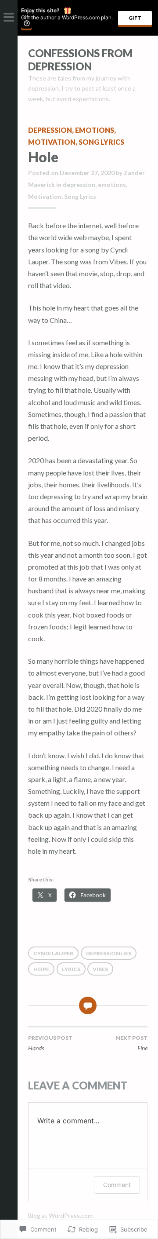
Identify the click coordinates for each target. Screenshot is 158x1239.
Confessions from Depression (80, 60)
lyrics (71, 969)
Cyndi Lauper (53, 953)
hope (41, 969)
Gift (135, 18)
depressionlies (108, 953)
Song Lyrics (101, 142)
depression (50, 130)
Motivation (51, 142)
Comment (117, 1184)
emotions (94, 130)
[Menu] (9, 17)
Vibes (100, 969)
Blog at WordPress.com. (61, 1215)
